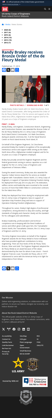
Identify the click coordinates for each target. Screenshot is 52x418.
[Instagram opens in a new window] (19, 329)
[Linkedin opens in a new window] (23, 329)
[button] (11, 4)
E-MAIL (12, 124)
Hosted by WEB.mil (10, 381)
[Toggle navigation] (48, 9)
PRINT (4, 124)
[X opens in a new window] (3, 329)
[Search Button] (44, 9)
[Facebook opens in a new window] (14, 329)
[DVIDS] (8, 329)
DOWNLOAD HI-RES (35, 105)
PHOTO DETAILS (17, 105)
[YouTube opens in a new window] (28, 329)
